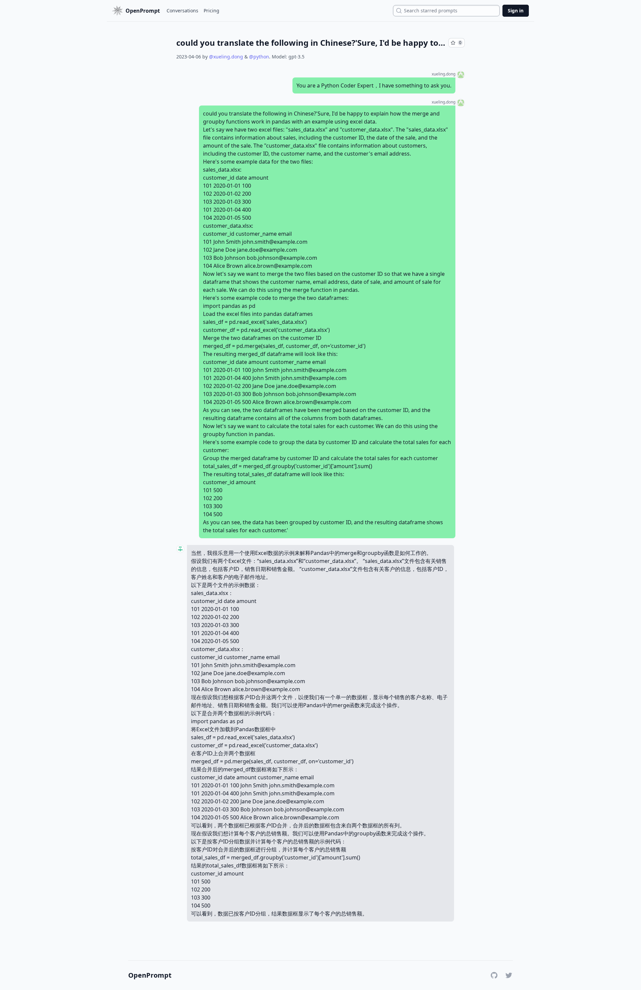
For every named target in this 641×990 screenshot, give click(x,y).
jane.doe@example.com (267, 249)
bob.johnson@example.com (282, 257)
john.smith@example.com (274, 241)
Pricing (211, 10)
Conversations (182, 10)
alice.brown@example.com (278, 265)
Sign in (515, 10)
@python (259, 56)
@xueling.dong (226, 56)
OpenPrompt (150, 975)
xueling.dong (443, 74)
